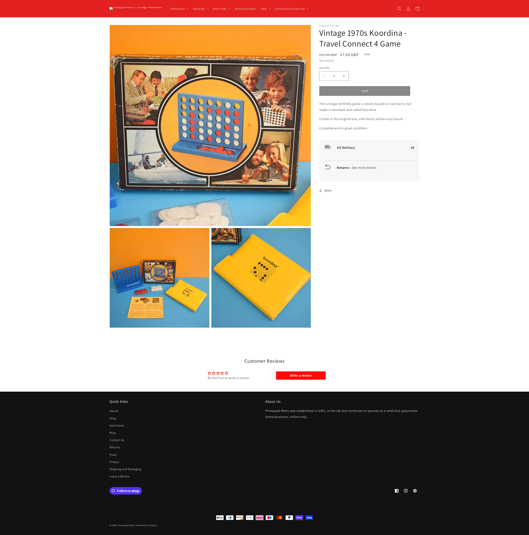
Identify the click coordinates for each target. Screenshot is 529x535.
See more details (364, 167)
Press (113, 455)
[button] (179, 8)
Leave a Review (119, 476)
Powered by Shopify (146, 525)
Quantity (324, 68)
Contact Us (117, 440)
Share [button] (328, 190)
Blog (113, 433)
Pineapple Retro (126, 525)
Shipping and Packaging (125, 469)
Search (114, 411)
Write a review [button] (301, 375)
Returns (115, 447)
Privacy (114, 462)
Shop (113, 418)
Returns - (344, 167)
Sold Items (117, 425)
